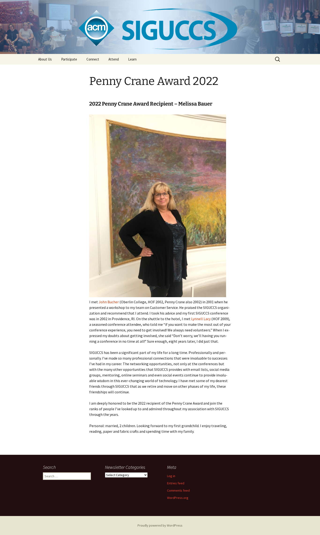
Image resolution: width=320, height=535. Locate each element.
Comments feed (178, 490)
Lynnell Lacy (201, 318)
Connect (92, 59)
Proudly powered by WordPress (160, 525)
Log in (171, 476)
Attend (113, 59)
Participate (69, 59)
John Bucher (109, 302)
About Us (45, 59)
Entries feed (175, 483)
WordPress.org (177, 498)
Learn (132, 59)
